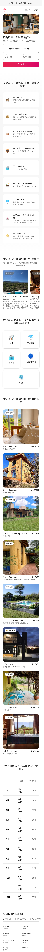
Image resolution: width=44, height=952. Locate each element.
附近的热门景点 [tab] (36, 919)
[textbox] (12, 57)
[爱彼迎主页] (4, 10)
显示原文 (30, 3)
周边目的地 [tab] (7, 919)
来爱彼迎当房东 (31, 10)
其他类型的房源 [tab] (20, 919)
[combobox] (21, 48)
